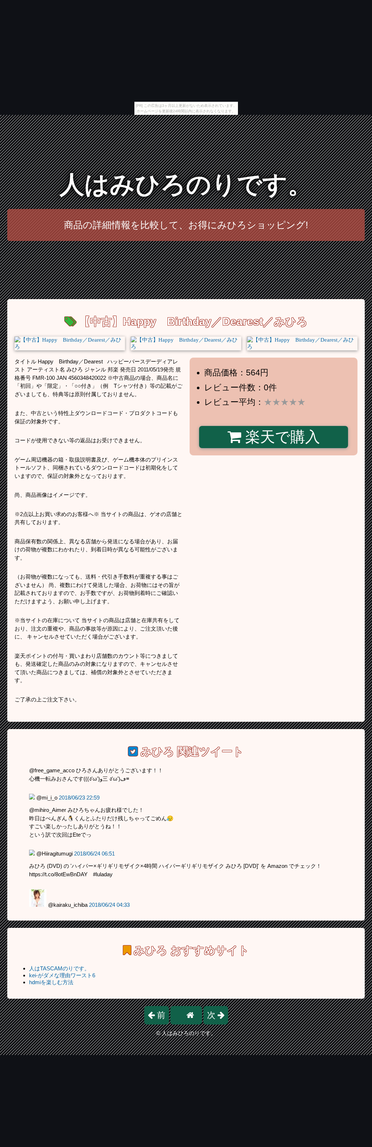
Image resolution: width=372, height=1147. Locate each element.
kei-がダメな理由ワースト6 (62, 975)
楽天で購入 (280, 436)
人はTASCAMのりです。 (59, 968)
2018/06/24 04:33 (109, 905)
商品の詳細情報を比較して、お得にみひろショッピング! (186, 225)
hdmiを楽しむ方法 (51, 982)
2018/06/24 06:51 (94, 853)
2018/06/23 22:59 (79, 797)
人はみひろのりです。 (186, 184)
